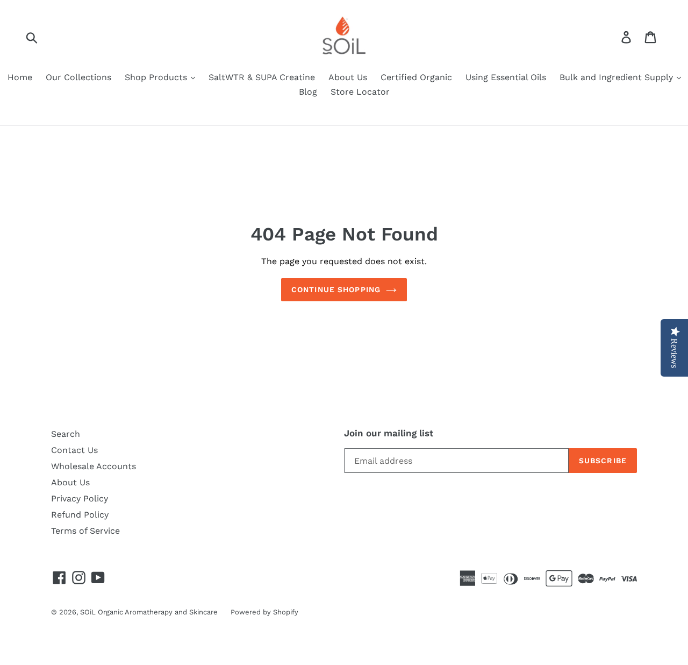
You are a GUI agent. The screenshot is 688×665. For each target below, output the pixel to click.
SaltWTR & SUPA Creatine (262, 77)
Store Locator (360, 92)
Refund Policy (80, 515)
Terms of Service (85, 531)
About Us (347, 77)
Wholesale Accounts (93, 466)
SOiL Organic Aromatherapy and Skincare (150, 612)
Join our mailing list (388, 433)
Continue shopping (336, 289)
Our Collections (78, 77)
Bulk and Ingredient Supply (618, 77)
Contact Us (74, 450)
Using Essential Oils (505, 77)
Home (20, 77)
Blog (308, 92)
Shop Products (157, 77)
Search (65, 434)
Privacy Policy (79, 498)
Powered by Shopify (264, 612)
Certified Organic (416, 77)
